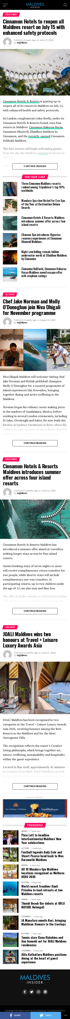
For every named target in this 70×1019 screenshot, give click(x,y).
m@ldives (22, 42)
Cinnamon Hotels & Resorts (21, 101)
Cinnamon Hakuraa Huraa (46, 127)
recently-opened (39, 136)
